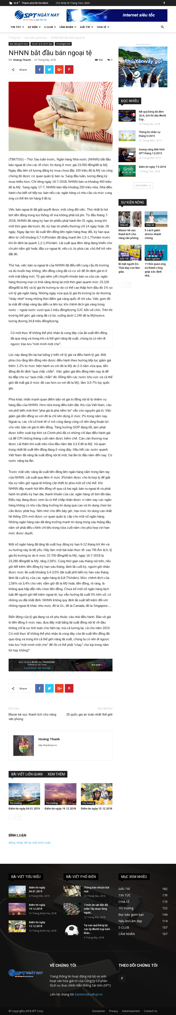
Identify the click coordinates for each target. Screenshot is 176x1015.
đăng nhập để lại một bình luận (30, 842)
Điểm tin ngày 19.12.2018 (60, 808)
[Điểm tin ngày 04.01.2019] (24, 794)
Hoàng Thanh (22, 59)
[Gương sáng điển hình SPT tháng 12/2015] (127, 155)
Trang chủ (15, 37)
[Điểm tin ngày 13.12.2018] (96, 794)
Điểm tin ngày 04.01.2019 (24, 808)
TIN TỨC (16, 27)
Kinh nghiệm (153, 258)
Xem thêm (141, 185)
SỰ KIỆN (33, 27)
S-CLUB (48, 27)
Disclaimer (98, 1011)
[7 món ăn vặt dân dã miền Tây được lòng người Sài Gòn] (72, 909)
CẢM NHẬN (66, 27)
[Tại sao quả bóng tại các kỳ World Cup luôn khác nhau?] (72, 929)
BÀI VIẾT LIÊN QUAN (26, 774)
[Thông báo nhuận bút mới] (72, 891)
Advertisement (131, 1011)
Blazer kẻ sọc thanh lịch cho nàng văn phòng (32, 717)
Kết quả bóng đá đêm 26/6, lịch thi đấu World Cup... (152, 115)
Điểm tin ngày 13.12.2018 (96, 808)
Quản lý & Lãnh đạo (42, 43)
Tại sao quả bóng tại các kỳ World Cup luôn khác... (97, 929)
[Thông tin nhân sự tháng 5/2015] (127, 135)
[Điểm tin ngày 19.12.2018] (60, 794)
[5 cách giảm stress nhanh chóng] (156, 219)
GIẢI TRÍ (85, 27)
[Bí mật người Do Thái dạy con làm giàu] (129, 252)
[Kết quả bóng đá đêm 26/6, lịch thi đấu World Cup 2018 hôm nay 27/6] (127, 116)
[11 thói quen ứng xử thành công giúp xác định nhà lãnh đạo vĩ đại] (156, 252)
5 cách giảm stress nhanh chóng (153, 234)
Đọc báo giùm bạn (36, 37)
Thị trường (16, 803)
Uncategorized (63, 43)
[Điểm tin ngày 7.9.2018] (127, 171)
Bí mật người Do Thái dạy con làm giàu (129, 267)
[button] (162, 27)
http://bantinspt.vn (47, 745)
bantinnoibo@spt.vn (89, 994)
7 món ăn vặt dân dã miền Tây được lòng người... (96, 908)
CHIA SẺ (101, 27)
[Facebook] (164, 3)
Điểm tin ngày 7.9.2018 (152, 166)
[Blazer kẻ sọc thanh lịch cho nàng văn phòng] (129, 219)
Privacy (113, 1011)
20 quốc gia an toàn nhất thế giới (89, 714)
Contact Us (150, 1011)
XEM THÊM (56, 774)
